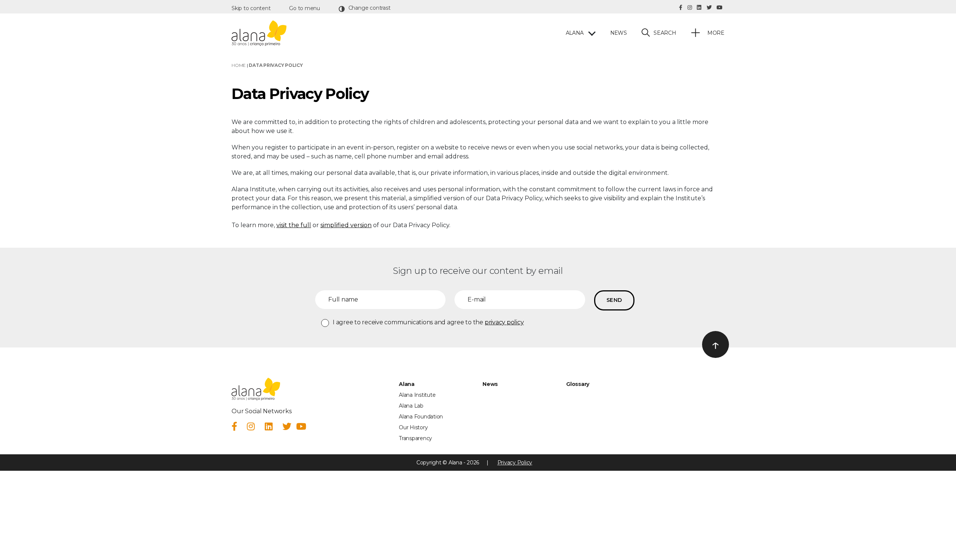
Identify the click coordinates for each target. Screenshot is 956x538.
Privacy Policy (515, 462)
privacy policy (504, 322)
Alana (574, 33)
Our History (413, 427)
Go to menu (304, 8)
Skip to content (251, 8)
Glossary (577, 384)
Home (239, 65)
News (618, 33)
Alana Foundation (421, 416)
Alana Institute (417, 395)
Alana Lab (411, 405)
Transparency (415, 438)
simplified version (346, 225)
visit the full (293, 225)
